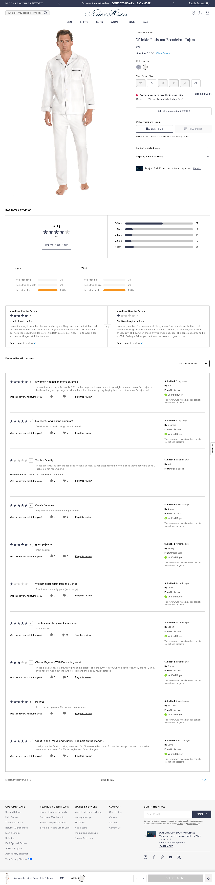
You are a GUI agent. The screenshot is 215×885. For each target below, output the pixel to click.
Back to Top (107, 780)
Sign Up (202, 814)
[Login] (200, 13)
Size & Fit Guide (203, 93)
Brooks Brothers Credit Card (55, 827)
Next (206, 780)
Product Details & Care (148, 148)
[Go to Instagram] (145, 857)
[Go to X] (179, 857)
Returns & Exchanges (16, 827)
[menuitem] (69, 22)
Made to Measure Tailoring (88, 812)
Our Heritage (116, 812)
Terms (180, 823)
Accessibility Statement (17, 853)
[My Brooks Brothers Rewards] (24, 3)
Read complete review (21, 343)
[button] (208, 13)
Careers (113, 817)
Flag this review (83, 396)
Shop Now (130, 3)
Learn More (166, 846)
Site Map (113, 822)
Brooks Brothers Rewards (53, 812)
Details (197, 168)
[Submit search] (45, 12)
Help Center (11, 817)
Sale (145, 22)
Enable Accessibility (199, 3)
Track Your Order (14, 822)
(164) (151, 53)
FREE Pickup (195, 128)
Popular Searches (84, 838)
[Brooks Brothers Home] (107, 12)
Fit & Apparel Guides (16, 843)
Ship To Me (157, 128)
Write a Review (163, 53)
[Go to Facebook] (154, 857)
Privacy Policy (193, 823)
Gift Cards (80, 822)
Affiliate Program (13, 848)
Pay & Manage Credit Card (53, 822)
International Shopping (86, 833)
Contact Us (115, 827)
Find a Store (81, 827)
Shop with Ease (13, 812)
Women (115, 22)
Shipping (9, 838)
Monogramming (83, 817)
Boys (131, 22)
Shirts (84, 22)
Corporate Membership (52, 817)
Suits (99, 22)
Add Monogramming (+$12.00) (174, 111)
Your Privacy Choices (16, 859)
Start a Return (12, 833)
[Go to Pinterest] (162, 857)
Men (69, 22)
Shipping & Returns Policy (149, 156)
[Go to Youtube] (170, 857)
